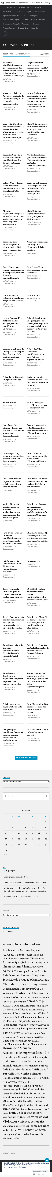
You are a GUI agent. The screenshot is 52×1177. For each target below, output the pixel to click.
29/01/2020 (32, 388)
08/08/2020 (8, 166)
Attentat (42, 971)
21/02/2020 (7, 363)
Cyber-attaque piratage (14, 1001)
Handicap (36, 1041)
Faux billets (23, 1033)
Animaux (8, 962)
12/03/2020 (7, 253)
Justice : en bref (33, 295)
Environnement (35, 1021)
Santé (22, 1090)
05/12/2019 (31, 603)
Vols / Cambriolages (11, 20)
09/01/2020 (32, 544)
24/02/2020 (8, 332)
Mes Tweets (8, 931)
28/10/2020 (7, 140)
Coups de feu (22, 998)
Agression (37, 950)
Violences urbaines (37, 1126)
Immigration (27, 1053)
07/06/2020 (32, 222)
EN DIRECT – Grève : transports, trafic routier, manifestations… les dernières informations (37, 594)
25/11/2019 (31, 690)
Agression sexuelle (15, 955)
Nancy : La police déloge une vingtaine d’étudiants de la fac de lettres (37, 246)
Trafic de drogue (19, 1113)
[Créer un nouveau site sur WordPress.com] (26, 2)
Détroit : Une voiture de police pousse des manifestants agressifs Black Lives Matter (13, 187)
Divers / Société (9, 7)
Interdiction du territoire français (30, 1057)
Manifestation (20, 1066)
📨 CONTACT (9, 871)
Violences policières (14, 1126)
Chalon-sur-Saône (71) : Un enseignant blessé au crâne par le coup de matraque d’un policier (37, 537)
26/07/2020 (32, 169)
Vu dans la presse (20, 45)
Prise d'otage (34, 1078)
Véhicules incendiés (30, 1134)
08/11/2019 (31, 738)
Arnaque (23, 971)
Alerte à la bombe (21, 958)
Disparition (23, 28)
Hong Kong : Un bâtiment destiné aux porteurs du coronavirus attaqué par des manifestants (13, 430)
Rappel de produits (32, 1086)
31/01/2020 (7, 383)
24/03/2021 (31, 73)
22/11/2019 (7, 713)
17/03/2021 (7, 107)
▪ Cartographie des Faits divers (16, 877)
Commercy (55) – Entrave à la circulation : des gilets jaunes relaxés (13, 298)
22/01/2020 (7, 464)
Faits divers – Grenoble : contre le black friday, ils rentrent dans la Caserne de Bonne (38, 649)
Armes (38, 967)
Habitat (27, 1040)
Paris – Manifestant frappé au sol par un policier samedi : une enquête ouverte (12, 483)
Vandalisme (10, 1117)
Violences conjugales (31, 1122)
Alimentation (37, 958)
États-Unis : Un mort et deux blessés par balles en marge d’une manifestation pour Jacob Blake (37, 129)
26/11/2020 (31, 110)
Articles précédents (26, 758)
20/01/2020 (32, 464)
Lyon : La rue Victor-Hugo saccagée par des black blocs (37, 270)
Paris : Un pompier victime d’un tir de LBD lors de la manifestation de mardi (37, 381)
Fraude (29, 1037)
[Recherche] (45, 796)
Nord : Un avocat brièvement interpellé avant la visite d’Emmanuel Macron (37, 457)
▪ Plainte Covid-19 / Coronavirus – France (20, 896)
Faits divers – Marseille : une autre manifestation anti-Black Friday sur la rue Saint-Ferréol (13, 651)
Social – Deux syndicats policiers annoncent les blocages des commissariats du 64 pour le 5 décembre (13, 622)
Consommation (11, 989)
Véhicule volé (11, 1139)
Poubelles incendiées (16, 1078)
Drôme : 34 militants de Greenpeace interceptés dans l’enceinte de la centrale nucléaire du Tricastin (13, 354)
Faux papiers (33, 1033)
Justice (8, 1061)
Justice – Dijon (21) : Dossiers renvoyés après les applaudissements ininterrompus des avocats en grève (11, 511)
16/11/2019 (31, 715)
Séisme (6, 1105)
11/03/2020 (31, 253)
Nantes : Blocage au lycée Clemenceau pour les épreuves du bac (37, 405)
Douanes (33, 1006)
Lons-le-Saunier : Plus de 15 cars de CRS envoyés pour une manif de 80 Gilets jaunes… (12, 323)
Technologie (16, 1105)
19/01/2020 (7, 490)
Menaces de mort (38, 1066)
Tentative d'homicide (36, 1105)
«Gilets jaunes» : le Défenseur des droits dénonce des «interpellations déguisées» (12, 566)
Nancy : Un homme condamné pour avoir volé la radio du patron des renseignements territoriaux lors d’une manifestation (37, 100)
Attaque (32, 971)
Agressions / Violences (36, 11)
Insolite (34, 28)
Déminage (40, 1010)
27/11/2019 (7, 687)
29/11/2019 (7, 631)
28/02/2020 (32, 298)
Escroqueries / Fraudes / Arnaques (16, 24)
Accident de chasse (30, 944)
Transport (36, 1113)
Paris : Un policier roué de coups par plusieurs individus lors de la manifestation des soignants (37, 188)
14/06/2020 (7, 227)
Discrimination (8, 1006)
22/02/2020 (32, 335)
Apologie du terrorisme (27, 962)
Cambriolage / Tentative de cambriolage (26, 982)
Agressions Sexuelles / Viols (14, 16)
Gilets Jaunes (10, 1041)
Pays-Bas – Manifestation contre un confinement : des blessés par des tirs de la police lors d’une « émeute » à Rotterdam (13, 69)
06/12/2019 (7, 600)
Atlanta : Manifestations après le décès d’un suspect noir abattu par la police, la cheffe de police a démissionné (13, 218)
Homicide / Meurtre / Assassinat (18, 1050)
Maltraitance (20, 1061)
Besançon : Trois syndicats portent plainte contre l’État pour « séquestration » (12, 246)
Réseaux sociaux (10, 1089)
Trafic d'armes (21, 1109)
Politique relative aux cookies (16, 1167)
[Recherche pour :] (26, 796)
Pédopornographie (12, 1085)
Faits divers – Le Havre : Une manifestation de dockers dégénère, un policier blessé (37, 483)
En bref (19, 1017)
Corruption (8, 997)
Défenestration (11, 1010)
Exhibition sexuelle (13, 1028)
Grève (20, 1040)
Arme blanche (23, 966)
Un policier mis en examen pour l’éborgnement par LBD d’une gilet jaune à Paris (37, 66)
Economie (8, 1013)
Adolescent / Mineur (16, 950)
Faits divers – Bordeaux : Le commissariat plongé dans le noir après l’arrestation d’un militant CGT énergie (37, 509)
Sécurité (17, 1101)
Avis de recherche (13, 975)
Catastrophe (43, 985)
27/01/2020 (7, 439)
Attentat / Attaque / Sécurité (30, 7)
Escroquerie (10, 1025)
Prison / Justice (9, 28)
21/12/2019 (7, 575)
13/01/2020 (7, 521)
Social (6, 1094)
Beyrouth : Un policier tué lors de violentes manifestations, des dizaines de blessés (12, 159)
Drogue (36, 24)
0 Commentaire (9, 80)
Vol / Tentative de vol (32, 1130)
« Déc (5, 854)
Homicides (19, 11)
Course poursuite (40, 997)
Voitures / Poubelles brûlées (33, 20)
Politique (35, 1074)
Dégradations (27, 1010)
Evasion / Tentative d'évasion (33, 1025)
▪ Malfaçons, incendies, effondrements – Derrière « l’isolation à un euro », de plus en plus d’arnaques (24, 889)
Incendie (42, 1053)
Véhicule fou (9, 1134)
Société (14, 1094)
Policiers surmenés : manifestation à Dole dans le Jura (12, 707)
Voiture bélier (10, 1130)
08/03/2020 (32, 276)
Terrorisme (9, 1109)
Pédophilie (25, 1082)
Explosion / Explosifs (36, 1029)
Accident (14, 944)
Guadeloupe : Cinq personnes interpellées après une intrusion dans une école (13, 457)
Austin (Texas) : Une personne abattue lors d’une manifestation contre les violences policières (37, 160)
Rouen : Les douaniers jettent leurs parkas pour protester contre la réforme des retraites (37, 429)
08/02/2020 (32, 363)
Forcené (21, 1037)
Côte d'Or (33, 1002)
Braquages (33, 16)
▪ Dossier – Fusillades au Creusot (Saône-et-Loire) (24, 882)
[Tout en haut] (47, 1160)
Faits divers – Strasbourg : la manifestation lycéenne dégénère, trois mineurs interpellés (13, 679)
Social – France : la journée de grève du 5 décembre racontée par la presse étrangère (13, 593)
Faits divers (11, 1033)
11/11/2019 (7, 743)
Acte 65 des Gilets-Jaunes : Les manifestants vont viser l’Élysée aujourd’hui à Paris (35, 354)
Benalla (27, 975)
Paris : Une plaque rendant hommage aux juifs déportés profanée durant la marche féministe (13, 273)
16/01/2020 (31, 490)
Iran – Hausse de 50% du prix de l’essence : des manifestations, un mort (37, 708)
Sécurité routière (32, 1101)
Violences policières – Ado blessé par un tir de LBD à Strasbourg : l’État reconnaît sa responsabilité (13, 98)
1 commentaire (33, 632)
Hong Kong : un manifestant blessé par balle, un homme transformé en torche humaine (13, 735)
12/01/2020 (7, 546)
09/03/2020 (8, 281)
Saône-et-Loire (35, 1090)
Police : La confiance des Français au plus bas (13, 378)
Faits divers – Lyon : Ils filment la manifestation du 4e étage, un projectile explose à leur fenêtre (12, 538)
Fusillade (39, 1037)
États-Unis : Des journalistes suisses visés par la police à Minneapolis (36, 215)
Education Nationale (26, 1014)
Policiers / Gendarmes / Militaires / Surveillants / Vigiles (25, 1072)
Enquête (23, 1021)
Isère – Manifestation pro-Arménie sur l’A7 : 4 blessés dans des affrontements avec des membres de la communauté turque (13, 131)
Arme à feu (10, 971)
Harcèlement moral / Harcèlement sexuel (25, 1044)
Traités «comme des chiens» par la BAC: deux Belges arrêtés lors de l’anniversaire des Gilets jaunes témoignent (37, 680)
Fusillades (7, 11)
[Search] (5, 33)
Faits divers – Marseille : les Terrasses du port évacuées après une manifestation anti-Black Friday (37, 622)
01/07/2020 (7, 194)
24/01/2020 (32, 436)
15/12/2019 (31, 564)
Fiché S (13, 1037)
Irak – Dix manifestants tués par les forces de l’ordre (37, 732)
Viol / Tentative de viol (33, 1117)
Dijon (42, 1002)
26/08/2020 (32, 138)
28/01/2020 (32, 411)
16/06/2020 (32, 197)
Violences (10, 1121)
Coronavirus (27, 989)
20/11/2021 (7, 79)
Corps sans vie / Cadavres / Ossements (25, 991)
